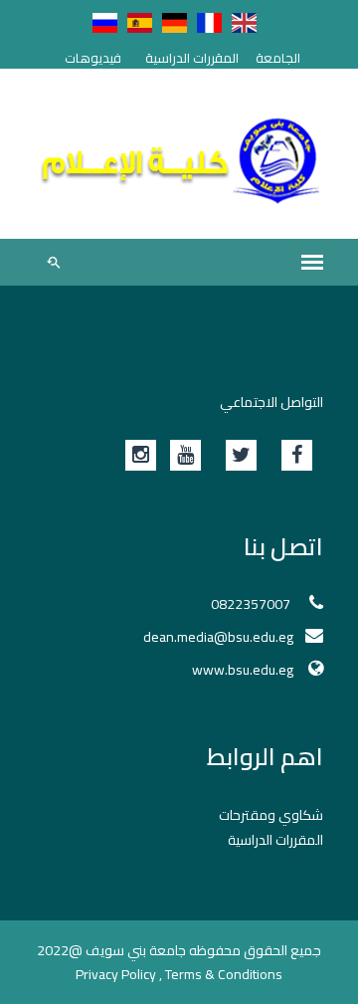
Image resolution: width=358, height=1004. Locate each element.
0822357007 (252, 604)
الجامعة (278, 58)
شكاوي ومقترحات (271, 815)
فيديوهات (93, 58)
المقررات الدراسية (192, 58)
